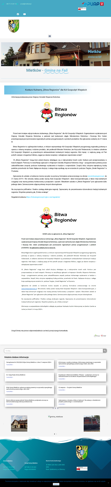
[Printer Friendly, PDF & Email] (100, 336)
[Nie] (108, 483)
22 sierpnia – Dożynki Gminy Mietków (70, 387)
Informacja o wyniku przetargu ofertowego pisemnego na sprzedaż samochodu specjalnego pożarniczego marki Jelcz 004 (80, 363)
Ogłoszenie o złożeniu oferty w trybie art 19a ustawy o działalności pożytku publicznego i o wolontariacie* (79, 401)
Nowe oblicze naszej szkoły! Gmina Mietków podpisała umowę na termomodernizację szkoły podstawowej (27, 401)
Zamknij (56, 484)
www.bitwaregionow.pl (96, 176)
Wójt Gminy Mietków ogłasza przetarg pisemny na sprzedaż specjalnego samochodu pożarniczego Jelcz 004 (29, 388)
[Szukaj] (105, 351)
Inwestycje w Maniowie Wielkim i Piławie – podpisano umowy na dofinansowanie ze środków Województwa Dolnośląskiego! (79, 375)
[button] (49, 36)
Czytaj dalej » (9, 364)
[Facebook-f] (18, 14)
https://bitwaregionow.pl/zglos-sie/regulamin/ (43, 197)
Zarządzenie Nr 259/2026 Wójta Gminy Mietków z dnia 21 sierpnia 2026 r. (29, 362)
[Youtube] (24, 14)
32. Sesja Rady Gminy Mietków (15, 375)
